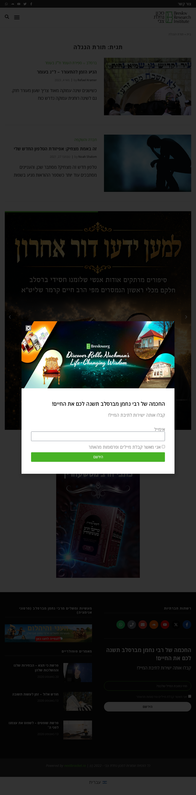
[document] (98, 397)
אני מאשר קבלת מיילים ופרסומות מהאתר (125, 447)
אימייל (159, 429)
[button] (28, 328)
